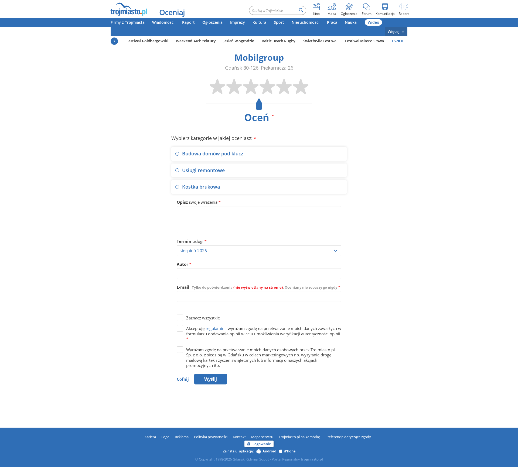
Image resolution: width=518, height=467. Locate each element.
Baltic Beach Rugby (278, 40)
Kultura (259, 22)
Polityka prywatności (210, 436)
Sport (279, 22)
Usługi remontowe (203, 170)
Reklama (182, 436)
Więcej (394, 31)
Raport (188, 22)
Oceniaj (172, 12)
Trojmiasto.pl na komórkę (299, 436)
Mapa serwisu (262, 436)
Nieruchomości (305, 22)
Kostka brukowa (201, 186)
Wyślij (210, 379)
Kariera (150, 436)
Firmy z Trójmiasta (128, 22)
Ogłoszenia (212, 22)
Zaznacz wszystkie (203, 318)
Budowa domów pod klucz (212, 153)
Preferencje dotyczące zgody (348, 436)
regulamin (215, 328)
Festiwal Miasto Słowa (364, 40)
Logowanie (262, 443)
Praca (332, 22)
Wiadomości (163, 22)
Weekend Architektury (196, 40)
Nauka (351, 22)
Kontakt (239, 436)
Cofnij (183, 379)
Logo (165, 436)
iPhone (289, 451)
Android (269, 451)
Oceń (259, 117)
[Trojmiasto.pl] (128, 9)
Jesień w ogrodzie (238, 40)
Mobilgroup (259, 57)
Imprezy (237, 22)
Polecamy (114, 41)
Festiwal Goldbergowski (147, 40)
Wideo (373, 22)
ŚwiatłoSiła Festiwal (320, 40)
